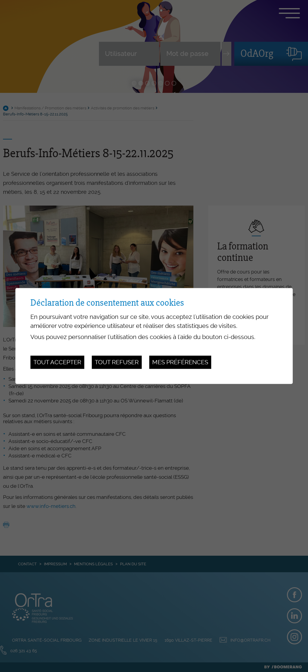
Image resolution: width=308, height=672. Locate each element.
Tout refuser (117, 362)
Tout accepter (57, 362)
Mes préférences (180, 362)
